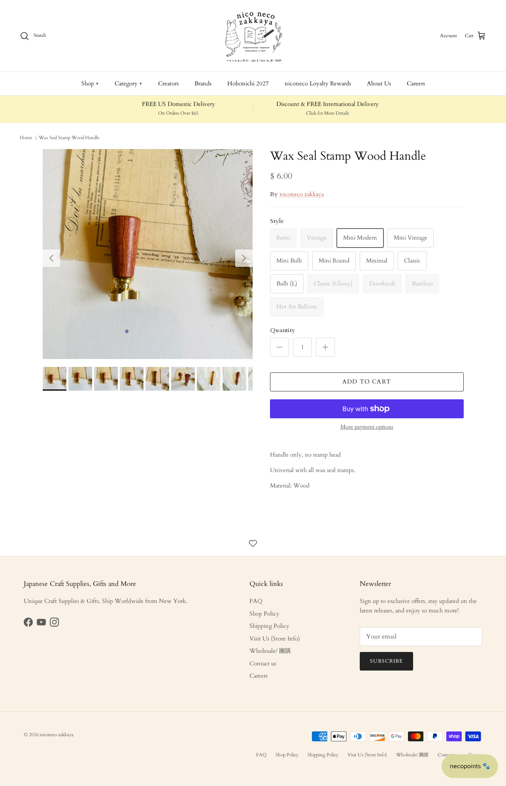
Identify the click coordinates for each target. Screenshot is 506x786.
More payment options (366, 427)
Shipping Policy (269, 626)
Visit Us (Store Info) (274, 638)
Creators (168, 83)
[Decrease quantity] (279, 347)
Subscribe (386, 661)
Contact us (262, 663)
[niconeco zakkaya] (253, 36)
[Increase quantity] (325, 347)
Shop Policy (264, 614)
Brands (202, 83)
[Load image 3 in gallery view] (148, 254)
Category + (128, 83)
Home (26, 137)
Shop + (90, 83)
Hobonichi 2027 (248, 83)
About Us (379, 83)
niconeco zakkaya (301, 194)
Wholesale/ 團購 (270, 651)
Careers (416, 83)
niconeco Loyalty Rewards (318, 83)
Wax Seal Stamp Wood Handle (69, 137)
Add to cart (366, 381)
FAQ (255, 601)
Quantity (282, 330)
